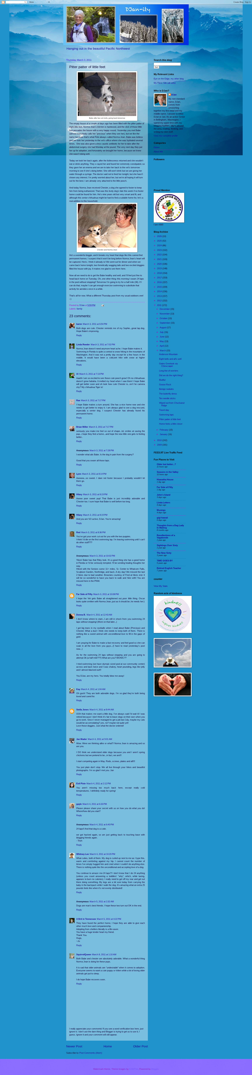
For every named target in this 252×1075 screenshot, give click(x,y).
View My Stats (161, 586)
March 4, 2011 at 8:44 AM (102, 709)
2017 (159, 277)
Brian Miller (82, 427)
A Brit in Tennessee (86, 919)
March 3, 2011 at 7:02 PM (103, 344)
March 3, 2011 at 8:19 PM (95, 494)
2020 (159, 264)
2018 (159, 273)
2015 (159, 287)
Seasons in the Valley (167, 472)
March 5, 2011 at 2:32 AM (102, 901)
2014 (159, 291)
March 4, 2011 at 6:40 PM (102, 824)
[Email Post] (102, 305)
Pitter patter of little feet (170, 419)
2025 (159, 241)
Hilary (79, 494)
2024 (159, 245)
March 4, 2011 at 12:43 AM (99, 615)
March (163, 350)
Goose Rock (165, 384)
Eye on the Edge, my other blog (169, 79)
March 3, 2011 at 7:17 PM (93, 400)
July (162, 332)
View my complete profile (166, 136)
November (165, 314)
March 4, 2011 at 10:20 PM (102, 854)
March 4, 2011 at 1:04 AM (93, 689)
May (162, 341)
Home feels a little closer (170, 424)
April (162, 346)
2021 (159, 259)
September (165, 323)
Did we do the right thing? (171, 375)
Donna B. (81, 615)
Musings (161, 510)
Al (77, 374)
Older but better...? (166, 464)
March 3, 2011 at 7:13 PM (91, 374)
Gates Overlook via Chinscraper (168, 364)
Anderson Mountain (168, 354)
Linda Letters (163, 502)
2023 (159, 250)
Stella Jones (82, 709)
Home (108, 1046)
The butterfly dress (168, 394)
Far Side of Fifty (84, 594)
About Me (158, 151)
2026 (159, 236)
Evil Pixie (81, 783)
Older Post (140, 1046)
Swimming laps (166, 415)
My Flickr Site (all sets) (165, 83)
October (164, 318)
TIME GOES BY (165, 560)
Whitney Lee (82, 854)
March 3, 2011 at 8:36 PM (93, 532)
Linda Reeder (83, 344)
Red (78, 532)
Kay (78, 689)
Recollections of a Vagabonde (166, 536)
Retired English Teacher (169, 568)
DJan (174, 95)
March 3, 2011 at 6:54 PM (95, 324)
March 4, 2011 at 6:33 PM (95, 804)
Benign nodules (166, 389)
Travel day (164, 410)
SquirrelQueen (83, 954)
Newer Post (74, 1046)
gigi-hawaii (162, 518)
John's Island (163, 495)
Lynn (78, 474)
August (163, 327)
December (165, 309)
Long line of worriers (168, 371)
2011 (159, 305)
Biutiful (162, 380)
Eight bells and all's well (170, 359)
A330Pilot (133, 1069)
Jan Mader (81, 739)
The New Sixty (164, 553)
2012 (159, 300)
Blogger (154, 1069)
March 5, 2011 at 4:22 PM (109, 919)
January (164, 434)
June (162, 337)
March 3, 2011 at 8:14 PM (94, 474)
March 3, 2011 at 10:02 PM (102, 556)
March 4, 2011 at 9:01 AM (100, 739)
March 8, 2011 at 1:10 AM (104, 954)
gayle (79, 804)
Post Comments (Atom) (90, 1053)
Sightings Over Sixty (167, 545)
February (164, 430)
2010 (159, 440)
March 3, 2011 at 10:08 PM (106, 594)
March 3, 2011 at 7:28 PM (102, 450)
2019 (159, 268)
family (79, 309)
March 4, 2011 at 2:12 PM (98, 783)
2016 (159, 282)
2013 (159, 296)
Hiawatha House (165, 479)
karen (79, 324)
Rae (78, 400)
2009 (159, 445)
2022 (159, 254)
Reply (79, 335)
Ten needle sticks (167, 398)
